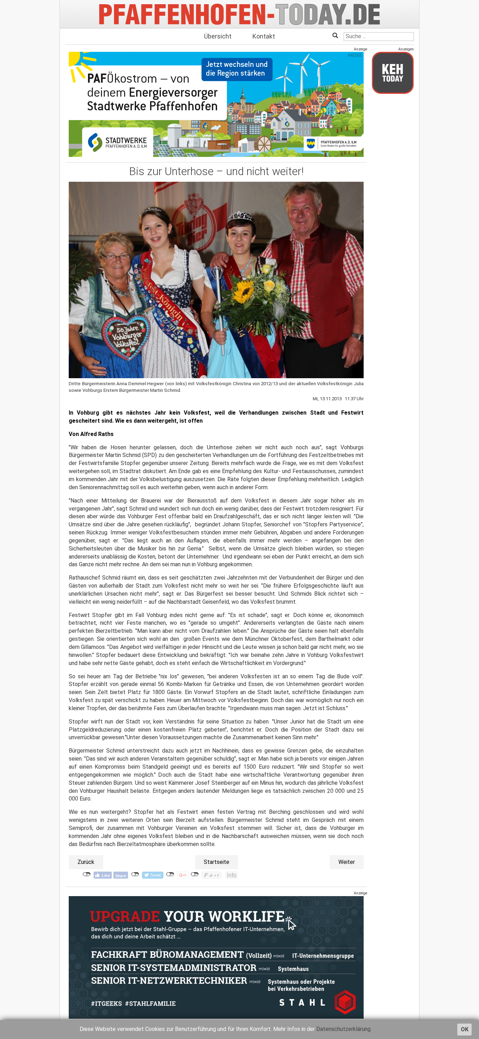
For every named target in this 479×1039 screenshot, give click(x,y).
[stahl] (216, 957)
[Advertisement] (393, 204)
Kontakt (263, 36)
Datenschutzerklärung (343, 1029)
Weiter (346, 862)
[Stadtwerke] (216, 104)
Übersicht (217, 36)
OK (464, 1029)
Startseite (216, 862)
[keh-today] (393, 72)
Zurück (85, 862)
